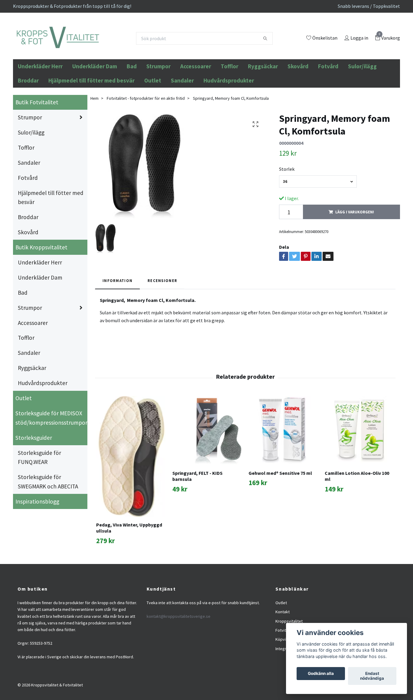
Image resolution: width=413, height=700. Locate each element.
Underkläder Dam (94, 98)
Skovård (298, 98)
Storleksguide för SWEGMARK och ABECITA (48, 514)
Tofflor (229, 98)
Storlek (286, 201)
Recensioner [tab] (162, 313)
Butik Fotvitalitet (36, 134)
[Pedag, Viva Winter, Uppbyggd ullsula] (130, 488)
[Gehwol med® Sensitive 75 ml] (283, 462)
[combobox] (318, 214)
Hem (94, 130)
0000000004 (291, 176)
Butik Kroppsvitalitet (41, 280)
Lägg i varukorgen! (354, 244)
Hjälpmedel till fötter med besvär (91, 112)
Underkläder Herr (40, 98)
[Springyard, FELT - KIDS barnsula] (207, 462)
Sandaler (182, 112)
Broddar (28, 112)
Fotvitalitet (285, 662)
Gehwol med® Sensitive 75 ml (280, 505)
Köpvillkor (284, 672)
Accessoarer (195, 98)
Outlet (152, 112)
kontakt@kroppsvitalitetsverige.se (178, 648)
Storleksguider (33, 470)
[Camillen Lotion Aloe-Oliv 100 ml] (359, 462)
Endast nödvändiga (372, 676)
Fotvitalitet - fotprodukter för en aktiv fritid (146, 130)
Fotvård (328, 98)
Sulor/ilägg (362, 98)
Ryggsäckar (263, 98)
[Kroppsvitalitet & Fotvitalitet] (98, 54)
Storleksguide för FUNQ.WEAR (39, 489)
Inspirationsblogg (37, 533)
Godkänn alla (321, 673)
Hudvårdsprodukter (228, 112)
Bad (132, 98)
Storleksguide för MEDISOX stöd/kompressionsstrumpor (51, 450)
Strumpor (158, 98)
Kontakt (282, 644)
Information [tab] (117, 313)
